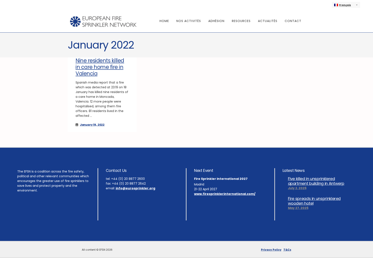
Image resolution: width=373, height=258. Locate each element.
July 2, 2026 (297, 188)
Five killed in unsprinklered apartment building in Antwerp (316, 181)
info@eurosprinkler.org (135, 188)
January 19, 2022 (92, 125)
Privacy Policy (271, 250)
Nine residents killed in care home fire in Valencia (100, 67)
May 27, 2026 (298, 208)
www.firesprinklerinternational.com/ (224, 194)
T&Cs (287, 250)
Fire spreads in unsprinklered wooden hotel (314, 201)
